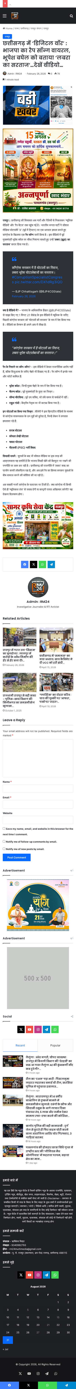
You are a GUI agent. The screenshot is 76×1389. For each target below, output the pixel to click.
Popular (55, 1045)
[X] (33, 564)
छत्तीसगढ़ (25, 28)
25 (17, 1332)
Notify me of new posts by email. (25, 849)
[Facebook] (24, 564)
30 (68, 1332)
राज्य (17, 28)
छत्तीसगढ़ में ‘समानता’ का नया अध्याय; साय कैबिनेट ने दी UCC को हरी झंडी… (55, 659)
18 (18, 1324)
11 (18, 1317)
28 (48, 1332)
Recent (20, 1045)
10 (7, 1317)
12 (28, 1317)
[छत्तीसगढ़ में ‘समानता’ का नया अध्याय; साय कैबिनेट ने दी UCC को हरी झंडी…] (56, 640)
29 (58, 1332)
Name (7, 781)
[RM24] (14, 15)
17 (8, 1324)
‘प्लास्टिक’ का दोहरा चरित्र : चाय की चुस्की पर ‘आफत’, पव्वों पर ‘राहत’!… (55, 698)
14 (48, 1317)
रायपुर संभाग (36, 28)
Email (7, 797)
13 (38, 1317)
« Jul (5, 1349)
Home (9, 28)
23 (68, 1324)
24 (7, 1332)
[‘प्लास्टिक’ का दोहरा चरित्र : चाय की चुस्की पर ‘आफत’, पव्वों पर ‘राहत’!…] (56, 682)
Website (7, 813)
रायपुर (46, 28)
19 (28, 1324)
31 (7, 1340)
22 (58, 1324)
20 (38, 1324)
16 (68, 1317)
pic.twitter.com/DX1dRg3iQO (38, 282)
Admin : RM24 (15, 73)
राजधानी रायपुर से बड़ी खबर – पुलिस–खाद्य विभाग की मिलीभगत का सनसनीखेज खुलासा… (19, 701)
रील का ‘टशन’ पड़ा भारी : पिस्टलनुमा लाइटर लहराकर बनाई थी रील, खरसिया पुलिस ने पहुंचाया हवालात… (49, 1082)
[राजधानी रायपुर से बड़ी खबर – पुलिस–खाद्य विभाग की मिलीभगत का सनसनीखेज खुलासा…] (20, 682)
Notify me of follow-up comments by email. (31, 841)
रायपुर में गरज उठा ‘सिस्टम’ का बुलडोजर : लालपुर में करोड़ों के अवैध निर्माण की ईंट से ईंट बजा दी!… (19, 655)
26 (27, 1332)
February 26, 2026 (24, 296)
